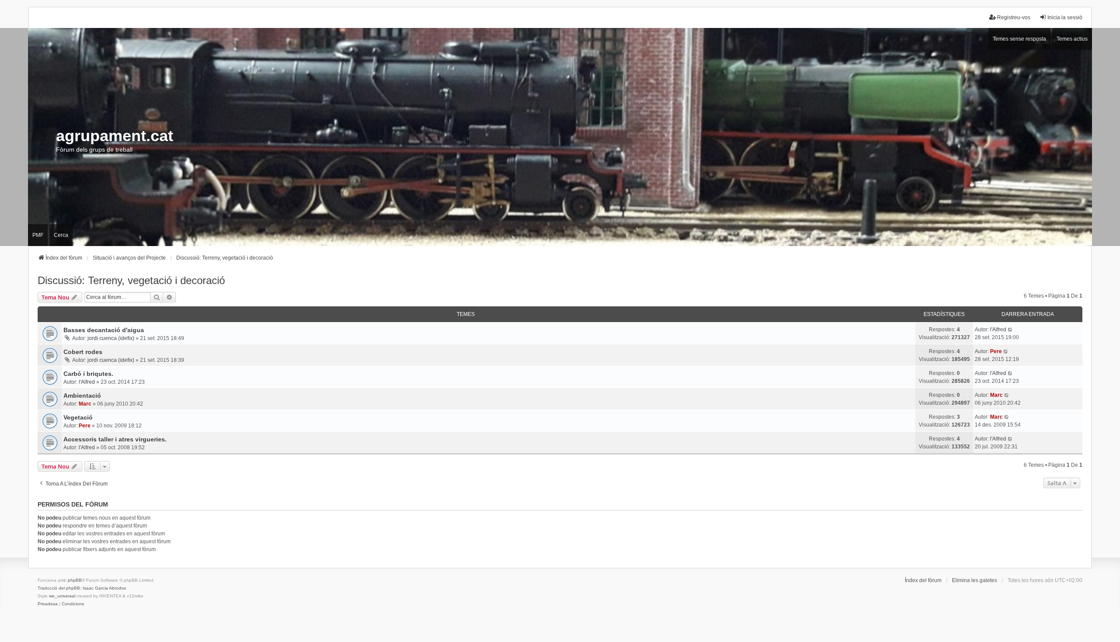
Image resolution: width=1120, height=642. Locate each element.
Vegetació (78, 417)
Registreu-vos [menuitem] (1013, 17)
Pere (996, 351)
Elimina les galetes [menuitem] (974, 580)
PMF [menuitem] (37, 235)
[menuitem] (48, 604)
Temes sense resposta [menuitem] (1019, 39)
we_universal (62, 595)
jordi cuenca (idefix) (111, 338)
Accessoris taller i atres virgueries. (115, 439)
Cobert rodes (82, 351)
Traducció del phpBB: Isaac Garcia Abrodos (82, 588)
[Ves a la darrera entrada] (1010, 329)
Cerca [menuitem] (61, 235)
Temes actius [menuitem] (1072, 39)
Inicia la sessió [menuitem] (1064, 17)
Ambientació (82, 395)
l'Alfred (998, 329)
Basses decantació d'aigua (103, 329)
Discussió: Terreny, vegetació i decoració (131, 280)
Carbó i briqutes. (88, 373)
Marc (85, 404)
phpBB (75, 580)
